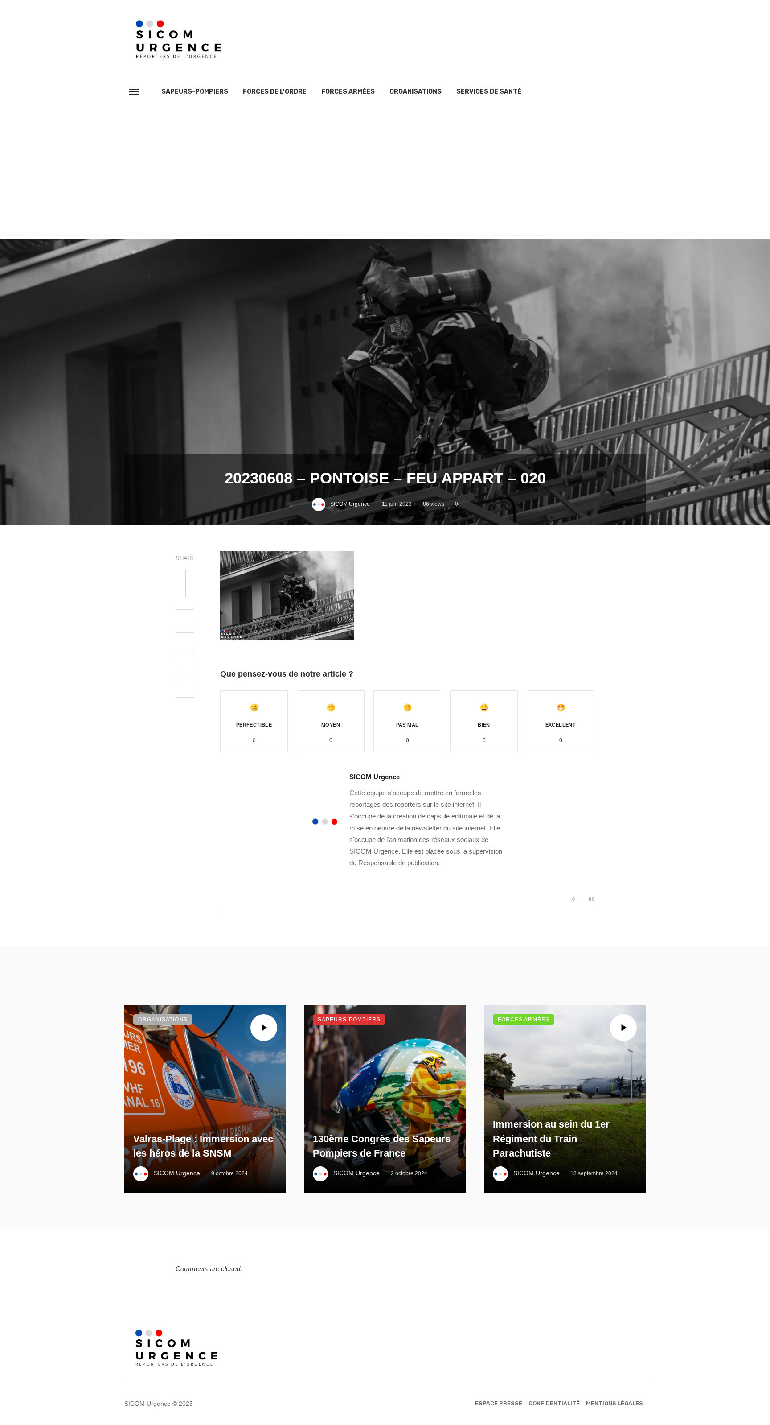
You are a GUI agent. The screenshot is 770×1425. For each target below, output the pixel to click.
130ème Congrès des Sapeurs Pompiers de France (382, 1146)
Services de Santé (488, 91)
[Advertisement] (385, 172)
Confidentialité (554, 1403)
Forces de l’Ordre (275, 91)
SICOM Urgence (350, 504)
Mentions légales (614, 1403)
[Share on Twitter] (185, 641)
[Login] (623, 91)
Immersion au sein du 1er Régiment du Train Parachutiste (551, 1139)
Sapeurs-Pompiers (194, 91)
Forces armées (348, 91)
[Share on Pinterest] (185, 665)
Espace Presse (498, 1403)
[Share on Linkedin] (185, 688)
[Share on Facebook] (185, 618)
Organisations (415, 91)
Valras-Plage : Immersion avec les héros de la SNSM (203, 1146)
